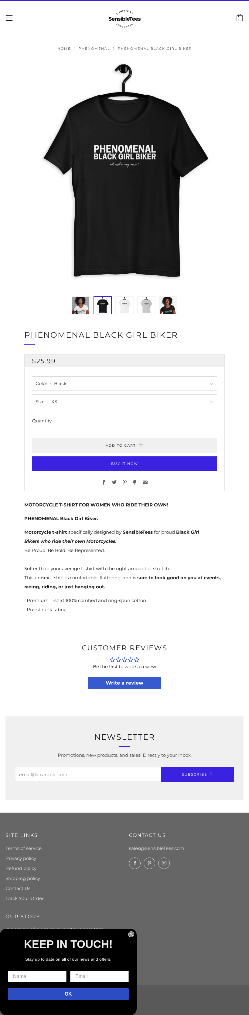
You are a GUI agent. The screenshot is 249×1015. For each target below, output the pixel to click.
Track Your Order (24, 898)
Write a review (124, 683)
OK (68, 993)
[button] (81, 305)
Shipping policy (22, 878)
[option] (124, 173)
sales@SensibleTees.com (156, 848)
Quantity (42, 421)
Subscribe (194, 774)
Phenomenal (94, 48)
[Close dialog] (131, 934)
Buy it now (124, 464)
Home (64, 48)
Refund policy (20, 868)
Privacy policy (20, 858)
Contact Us (17, 888)
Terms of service (23, 848)
